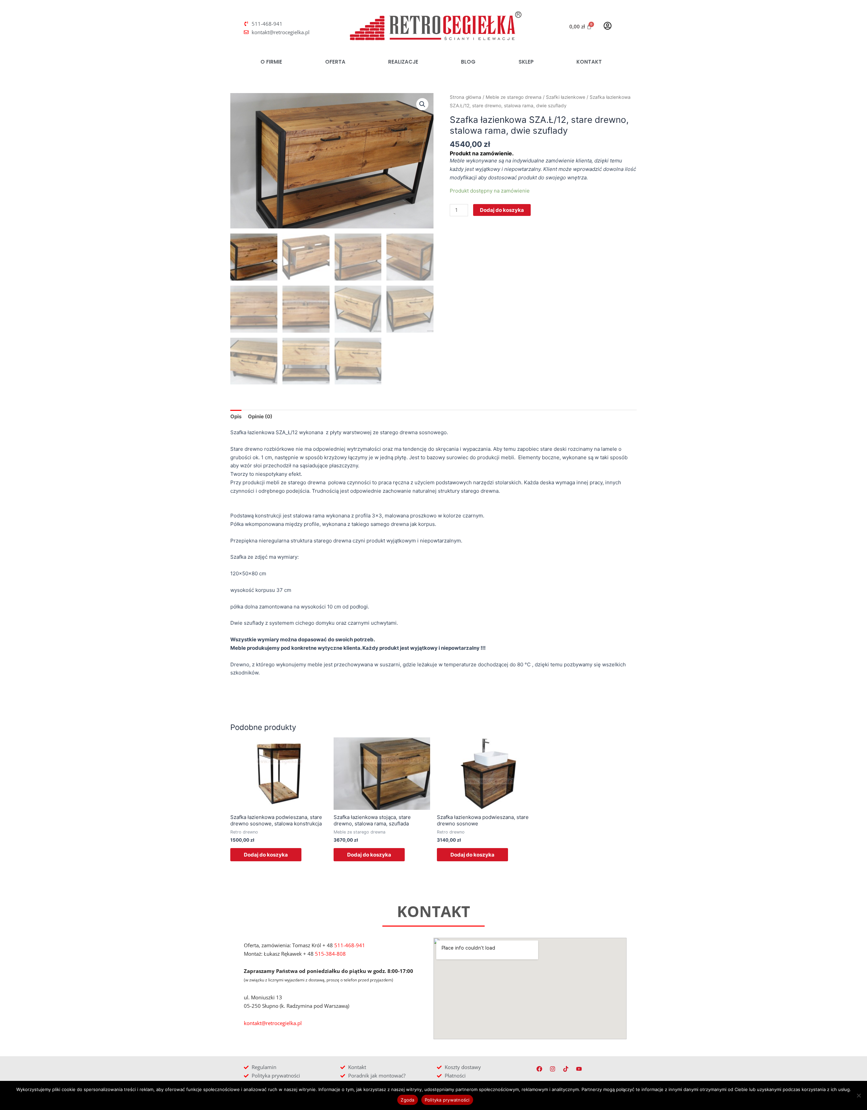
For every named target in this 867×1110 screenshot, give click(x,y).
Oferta (335, 61)
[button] (422, 104)
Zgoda (407, 1100)
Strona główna (465, 97)
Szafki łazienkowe (565, 97)
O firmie (271, 61)
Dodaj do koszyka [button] (266, 854)
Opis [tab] (235, 416)
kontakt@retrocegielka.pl (273, 1023)
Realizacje (403, 61)
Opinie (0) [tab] (260, 416)
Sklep (526, 61)
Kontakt (589, 61)
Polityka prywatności (447, 1100)
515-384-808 (330, 953)
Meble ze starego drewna (514, 97)
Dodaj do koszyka (502, 210)
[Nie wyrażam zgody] (858, 1095)
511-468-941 (349, 945)
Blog (468, 61)
